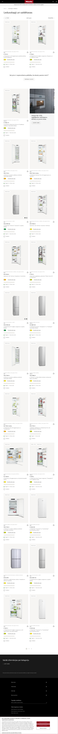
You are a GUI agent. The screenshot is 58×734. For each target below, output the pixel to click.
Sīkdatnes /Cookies (18, 732)
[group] (16, 44)
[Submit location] (46, 702)
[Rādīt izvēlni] (2, 1)
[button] (25, 218)
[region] (29, 725)
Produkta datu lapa (10, 59)
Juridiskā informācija (5, 732)
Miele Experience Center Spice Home (18, 711)
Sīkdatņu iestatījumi (43, 728)
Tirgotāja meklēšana (16, 700)
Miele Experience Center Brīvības (17, 709)
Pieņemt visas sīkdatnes (43, 722)
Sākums (5, 8)
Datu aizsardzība (12, 732)
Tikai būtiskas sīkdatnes (43, 725)
